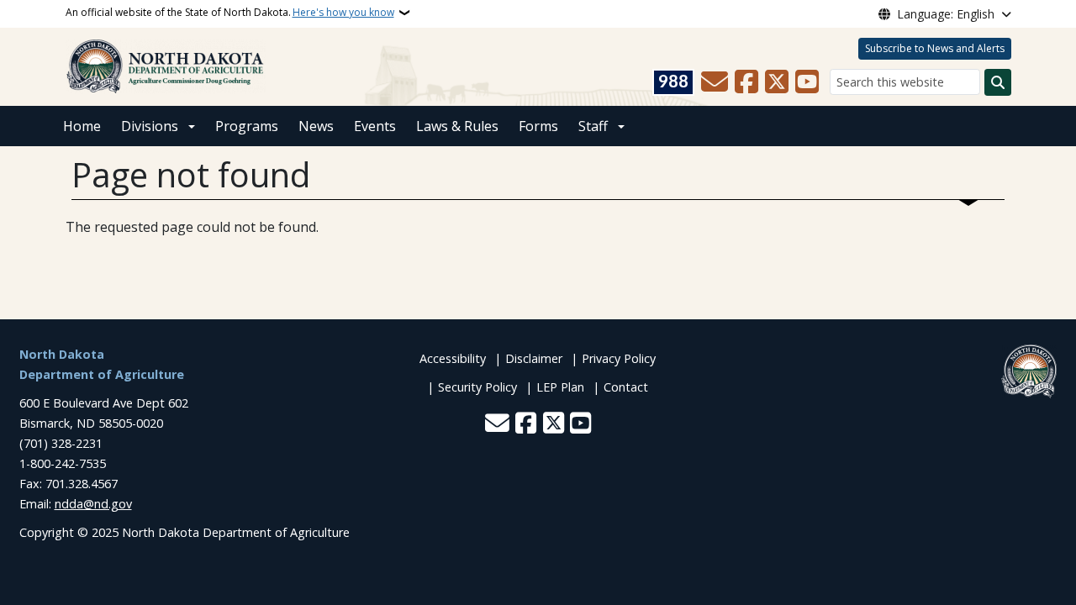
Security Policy (477, 387)
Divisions (149, 126)
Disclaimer (533, 358)
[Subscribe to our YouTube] (807, 82)
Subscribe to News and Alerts (935, 48)
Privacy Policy (619, 358)
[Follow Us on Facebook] (746, 82)
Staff (593, 126)
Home (82, 126)
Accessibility (452, 358)
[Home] (166, 65)
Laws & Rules (457, 126)
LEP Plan (560, 387)
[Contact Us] (714, 82)
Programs (246, 126)
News (316, 126)
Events (375, 126)
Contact (626, 387)
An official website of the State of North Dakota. (230, 12)
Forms (538, 126)
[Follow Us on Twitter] (777, 82)
